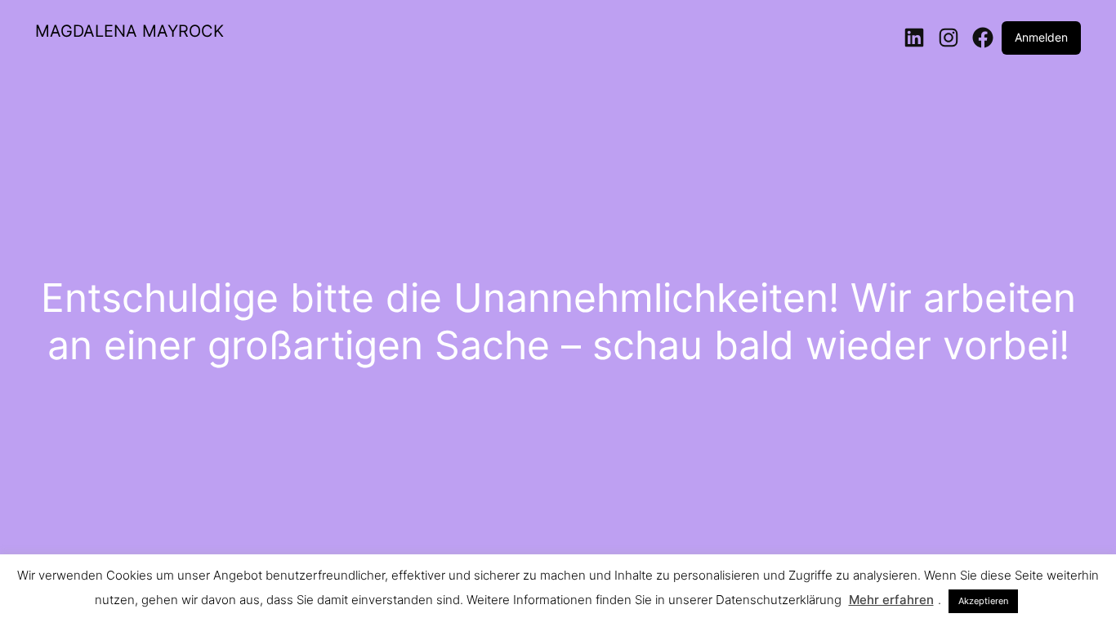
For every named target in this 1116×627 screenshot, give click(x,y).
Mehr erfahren (891, 599)
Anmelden (1041, 37)
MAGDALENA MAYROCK (129, 31)
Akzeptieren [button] (983, 601)
